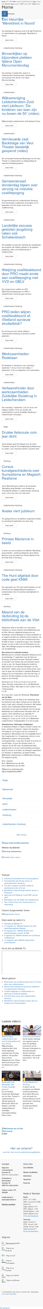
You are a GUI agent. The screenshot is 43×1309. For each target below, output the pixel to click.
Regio (5, 780)
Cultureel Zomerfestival (31, 1036)
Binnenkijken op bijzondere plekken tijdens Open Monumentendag (17, 59)
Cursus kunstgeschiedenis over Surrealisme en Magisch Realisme (21, 472)
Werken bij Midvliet (30, 1172)
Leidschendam (9, 809)
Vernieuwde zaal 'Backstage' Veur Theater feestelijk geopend (8, 1085)
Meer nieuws (21, 835)
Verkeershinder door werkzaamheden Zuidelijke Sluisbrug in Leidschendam (19, 393)
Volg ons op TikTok (12, 1275)
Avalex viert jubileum (18, 510)
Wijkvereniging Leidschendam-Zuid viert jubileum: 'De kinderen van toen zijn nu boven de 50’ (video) (20, 105)
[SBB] (4, 1133)
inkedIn (13, 1243)
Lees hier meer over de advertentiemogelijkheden (21, 1152)
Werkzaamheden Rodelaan (15, 355)
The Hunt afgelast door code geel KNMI (20, 577)
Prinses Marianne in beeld (18, 540)
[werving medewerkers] (11, 851)
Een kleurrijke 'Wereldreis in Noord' (18, 21)
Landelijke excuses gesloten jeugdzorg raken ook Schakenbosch (17, 231)
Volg (7, 1268)
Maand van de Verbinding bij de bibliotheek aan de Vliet (20, 615)
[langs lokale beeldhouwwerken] (15, 842)
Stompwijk (7, 798)
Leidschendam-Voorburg (14, 824)
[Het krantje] (7, 1131)
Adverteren (27, 1176)
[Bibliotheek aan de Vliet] (12, 1128)
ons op (11, 1268)
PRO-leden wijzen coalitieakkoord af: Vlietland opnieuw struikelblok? (16, 317)
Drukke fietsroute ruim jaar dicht (19, 434)
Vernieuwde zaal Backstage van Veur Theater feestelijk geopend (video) (18, 144)
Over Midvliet (28, 1167)
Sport (5, 803)
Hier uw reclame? (21, 1148)
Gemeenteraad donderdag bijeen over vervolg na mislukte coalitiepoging (20, 186)
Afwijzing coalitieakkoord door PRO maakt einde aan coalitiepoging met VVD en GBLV (21, 275)
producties (9, 1294)
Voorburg (6, 814)
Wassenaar (7, 789)
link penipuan (5, 1308)
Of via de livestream (30, 1216)
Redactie (26, 1183)
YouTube (8, 1270)
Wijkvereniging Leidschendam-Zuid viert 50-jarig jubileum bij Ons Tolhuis (11, 1040)
